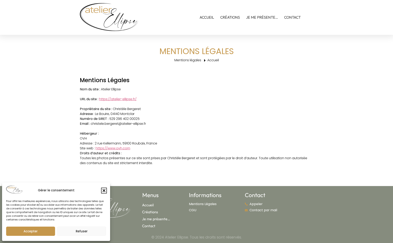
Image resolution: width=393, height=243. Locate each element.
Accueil (207, 17)
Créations (230, 17)
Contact (292, 17)
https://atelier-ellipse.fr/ (118, 99)
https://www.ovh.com (113, 148)
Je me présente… (262, 17)
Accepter (31, 231)
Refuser (82, 231)
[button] (104, 190)
